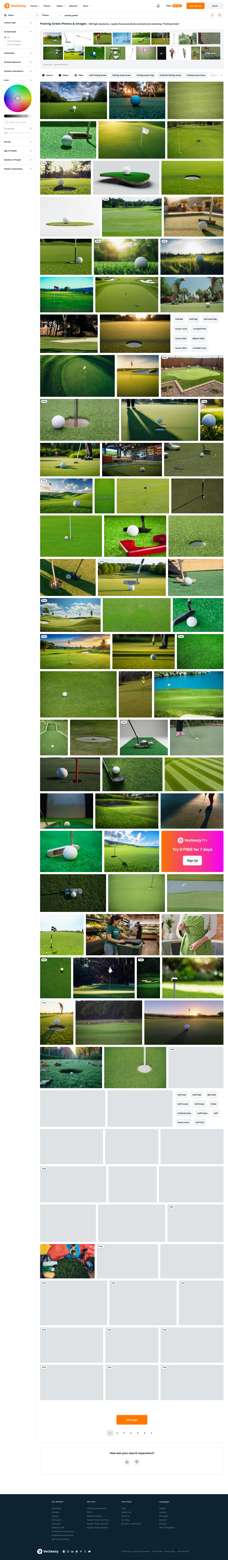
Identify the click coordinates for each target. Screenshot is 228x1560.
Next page (132, 1419)
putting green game (196, 75)
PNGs (80, 75)
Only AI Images (14, 41)
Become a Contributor (131, 1523)
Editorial (73, 6)
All (8, 37)
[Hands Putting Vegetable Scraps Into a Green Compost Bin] (191, 1261)
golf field (196, 1095)
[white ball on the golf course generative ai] (143, 651)
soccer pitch (180, 348)
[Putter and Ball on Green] (73, 893)
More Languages (166, 1527)
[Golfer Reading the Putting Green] (68, 1223)
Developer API (58, 1527)
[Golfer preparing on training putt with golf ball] (198, 615)
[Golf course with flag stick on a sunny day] (135, 694)
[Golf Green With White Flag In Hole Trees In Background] (104, 977)
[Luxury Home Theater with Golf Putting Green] (192, 1382)
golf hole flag (210, 319)
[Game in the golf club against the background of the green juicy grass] (71, 536)
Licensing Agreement (96, 1508)
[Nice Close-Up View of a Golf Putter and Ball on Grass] (71, 1345)
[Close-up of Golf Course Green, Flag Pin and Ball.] (195, 140)
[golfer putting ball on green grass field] (70, 615)
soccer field (180, 338)
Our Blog (125, 1520)
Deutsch (163, 1520)
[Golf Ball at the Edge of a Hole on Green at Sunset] (56, 1022)
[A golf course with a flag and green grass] (138, 376)
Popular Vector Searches (98, 1520)
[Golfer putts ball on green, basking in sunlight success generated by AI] (191, 257)
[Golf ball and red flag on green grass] (70, 774)
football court (199, 348)
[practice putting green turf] (70, 459)
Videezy (55, 1516)
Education (56, 1523)
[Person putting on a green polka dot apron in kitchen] (192, 934)
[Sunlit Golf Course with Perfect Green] (131, 1345)
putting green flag (145, 75)
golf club (200, 1122)
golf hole (182, 1095)
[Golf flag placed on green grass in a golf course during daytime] (143, 495)
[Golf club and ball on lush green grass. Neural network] (132, 774)
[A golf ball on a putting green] (193, 217)
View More (211, 53)
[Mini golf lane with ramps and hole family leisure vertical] (54, 737)
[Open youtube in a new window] (89, 1551)
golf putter (202, 1113)
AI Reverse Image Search (63, 1531)
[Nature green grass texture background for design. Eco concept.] (200, 651)
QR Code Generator (60, 1539)
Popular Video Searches (97, 1527)
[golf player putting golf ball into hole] (65, 178)
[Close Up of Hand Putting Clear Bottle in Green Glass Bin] (131, 1223)
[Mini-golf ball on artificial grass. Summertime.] (68, 140)
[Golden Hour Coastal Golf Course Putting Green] (71, 1382)
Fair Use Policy (183, 1551)
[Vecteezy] (15, 5)
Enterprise (56, 1520)
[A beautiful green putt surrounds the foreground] (105, 495)
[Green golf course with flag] (62, 934)
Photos (47, 6)
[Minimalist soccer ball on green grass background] (55, 977)
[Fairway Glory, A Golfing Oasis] (195, 893)
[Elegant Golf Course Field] (188, 694)
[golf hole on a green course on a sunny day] (136, 893)
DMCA (89, 1512)
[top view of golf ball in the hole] (197, 495)
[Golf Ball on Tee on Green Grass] (73, 1303)
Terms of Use (157, 1551)
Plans (168, 6)
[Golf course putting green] (195, 1223)
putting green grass (121, 75)
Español (162, 1512)
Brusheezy (56, 1508)
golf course (183, 1104)
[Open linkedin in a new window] (72, 1551)
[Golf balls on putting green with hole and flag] (73, 1184)
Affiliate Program (94, 1516)
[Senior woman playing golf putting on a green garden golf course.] (191, 1184)
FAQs (123, 1508)
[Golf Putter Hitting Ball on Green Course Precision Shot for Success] (132, 577)
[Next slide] (219, 75)
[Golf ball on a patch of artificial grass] (70, 217)
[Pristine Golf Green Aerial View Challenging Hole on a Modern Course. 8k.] (201, 1303)
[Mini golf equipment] (135, 536)
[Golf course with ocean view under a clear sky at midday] (131, 851)
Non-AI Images (14, 44)
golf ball (179, 319)
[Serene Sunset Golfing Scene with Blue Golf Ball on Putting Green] (137, 100)
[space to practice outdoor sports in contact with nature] (132, 1184)
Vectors (33, 6)
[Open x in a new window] (85, 1551)
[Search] (212, 15)
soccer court (181, 329)
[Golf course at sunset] (75, 651)
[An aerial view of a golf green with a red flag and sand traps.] (126, 294)
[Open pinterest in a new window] (77, 1551)
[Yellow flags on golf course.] (108, 1022)
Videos (60, 6)
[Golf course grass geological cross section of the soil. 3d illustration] (126, 178)
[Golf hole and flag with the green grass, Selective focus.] (135, 1067)
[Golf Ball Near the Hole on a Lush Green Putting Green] (66, 257)
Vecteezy (55, 1512)
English (162, 1508)
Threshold (9, 128)
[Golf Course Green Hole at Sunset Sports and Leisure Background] (135, 333)
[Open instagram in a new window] (68, 1551)
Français (163, 1523)
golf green (199, 1104)
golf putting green (97, 75)
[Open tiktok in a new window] (81, 1551)
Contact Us (126, 1512)
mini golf (212, 1095)
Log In (215, 6)
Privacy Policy (169, 1551)
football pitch (199, 329)
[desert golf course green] (195, 100)
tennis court (183, 1122)
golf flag (193, 319)
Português (164, 1516)
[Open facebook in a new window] (64, 1551)
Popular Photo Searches (97, 1523)
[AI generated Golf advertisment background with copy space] (126, 257)
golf (216, 1113)
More (85, 6)
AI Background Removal (62, 1535)
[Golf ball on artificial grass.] (79, 420)
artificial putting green (170, 75)
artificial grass (184, 1113)
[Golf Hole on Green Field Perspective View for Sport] (192, 178)
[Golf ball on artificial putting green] (131, 1382)
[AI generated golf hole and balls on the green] (71, 1067)
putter (214, 1104)
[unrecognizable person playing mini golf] (195, 577)
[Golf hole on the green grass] (195, 536)
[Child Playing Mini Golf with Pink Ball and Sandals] (196, 737)
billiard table (198, 338)
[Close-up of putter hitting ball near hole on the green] (68, 577)
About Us (125, 1516)
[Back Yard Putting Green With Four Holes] (192, 376)
